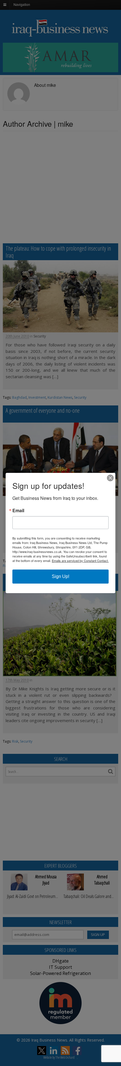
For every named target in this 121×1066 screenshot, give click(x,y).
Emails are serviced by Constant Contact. (80, 560)
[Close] (110, 478)
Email (18, 510)
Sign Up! (60, 576)
